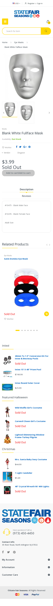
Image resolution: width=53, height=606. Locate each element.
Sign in (40, 3)
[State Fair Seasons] (26, 12)
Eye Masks (19, 42)
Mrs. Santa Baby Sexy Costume (31, 459)
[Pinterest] (29, 147)
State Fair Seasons (18, 590)
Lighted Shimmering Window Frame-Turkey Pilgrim (29, 436)
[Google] (24, 147)
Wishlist (8, 147)
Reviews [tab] (26, 196)
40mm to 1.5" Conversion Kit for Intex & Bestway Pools (32, 357)
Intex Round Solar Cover (27, 383)
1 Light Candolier (23, 473)
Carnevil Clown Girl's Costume (30, 421)
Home (4, 42)
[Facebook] (16, 147)
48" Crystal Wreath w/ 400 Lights (32, 486)
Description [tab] (26, 189)
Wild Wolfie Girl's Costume (28, 407)
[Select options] (46, 314)
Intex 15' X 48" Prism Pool (28, 369)
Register (31, 3)
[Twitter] (20, 147)
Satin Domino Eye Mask (16, 258)
